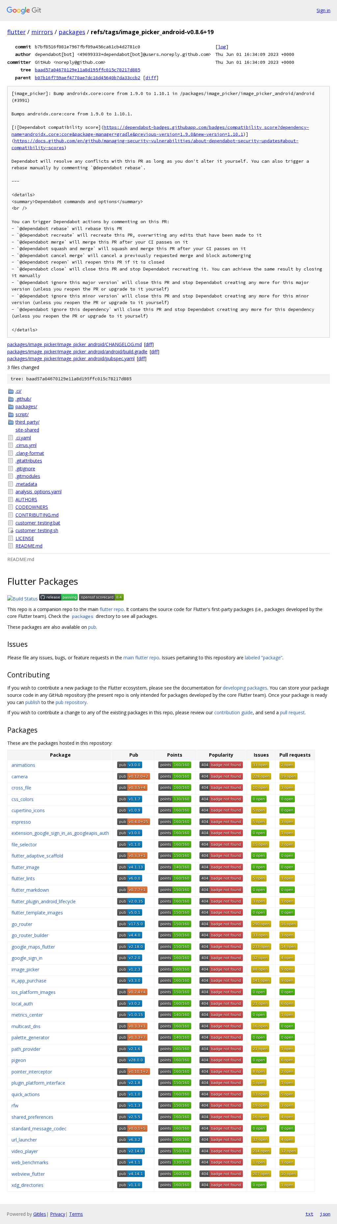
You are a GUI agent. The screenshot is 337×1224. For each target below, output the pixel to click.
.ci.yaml (23, 438)
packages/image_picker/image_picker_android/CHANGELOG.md (74, 344)
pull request (292, 712)
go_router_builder (30, 935)
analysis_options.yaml (38, 491)
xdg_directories (27, 1185)
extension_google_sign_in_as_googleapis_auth (60, 833)
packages (72, 32)
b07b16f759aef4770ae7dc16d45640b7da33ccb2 (87, 78)
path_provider (26, 1049)
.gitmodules (27, 476)
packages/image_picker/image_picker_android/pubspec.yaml (71, 358)
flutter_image (25, 867)
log (222, 47)
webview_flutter (28, 1174)
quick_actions (26, 1094)
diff (150, 78)
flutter (16, 32)
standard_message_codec (39, 1128)
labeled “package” (263, 657)
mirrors (42, 32)
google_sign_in (27, 958)
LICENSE (24, 538)
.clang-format (29, 453)
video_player (25, 1151)
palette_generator (30, 1037)
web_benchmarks (30, 1162)
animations (23, 765)
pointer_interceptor (32, 1072)
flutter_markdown (30, 890)
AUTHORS (26, 499)
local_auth (22, 1003)
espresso (21, 822)
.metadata (26, 484)
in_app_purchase (29, 980)
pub (92, 627)
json (325, 1214)
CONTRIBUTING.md (37, 515)
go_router (22, 924)
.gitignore (25, 468)
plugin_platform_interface (38, 1083)
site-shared (27, 430)
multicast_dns (26, 1026)
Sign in (323, 10)
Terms (76, 1214)
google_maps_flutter (33, 947)
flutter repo (112, 609)
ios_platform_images (34, 992)
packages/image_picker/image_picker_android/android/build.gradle (77, 351)
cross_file (21, 788)
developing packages (245, 688)
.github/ (23, 399)
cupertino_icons (28, 810)
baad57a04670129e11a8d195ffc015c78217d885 (87, 70)
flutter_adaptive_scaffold (37, 856)
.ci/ (18, 391)
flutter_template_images (37, 912)
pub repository (71, 702)
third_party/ (27, 422)
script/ (22, 414)
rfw (15, 1105)
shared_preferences (32, 1117)
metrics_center (27, 1015)
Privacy (57, 1214)
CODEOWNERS (31, 507)
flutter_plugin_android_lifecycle (44, 901)
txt (309, 1214)
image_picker (25, 969)
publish (32, 702)
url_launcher (24, 1140)
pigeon (19, 1060)
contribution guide (233, 712)
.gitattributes (28, 461)
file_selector (24, 844)
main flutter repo (141, 657)
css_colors (23, 799)
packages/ (26, 406)
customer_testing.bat (37, 523)
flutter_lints (23, 878)
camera (20, 776)
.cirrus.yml (26, 445)
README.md (28, 546)
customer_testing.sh (36, 530)
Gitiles (39, 1214)
